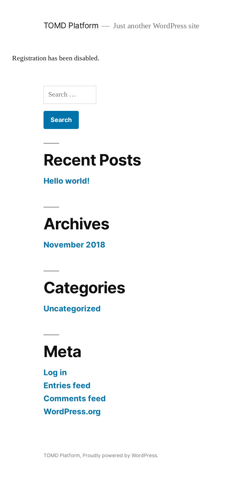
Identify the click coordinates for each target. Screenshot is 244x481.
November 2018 (74, 244)
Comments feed (75, 398)
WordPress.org (72, 411)
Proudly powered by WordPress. (120, 455)
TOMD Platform (71, 25)
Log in (55, 372)
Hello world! (67, 181)
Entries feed (67, 385)
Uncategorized (72, 308)
